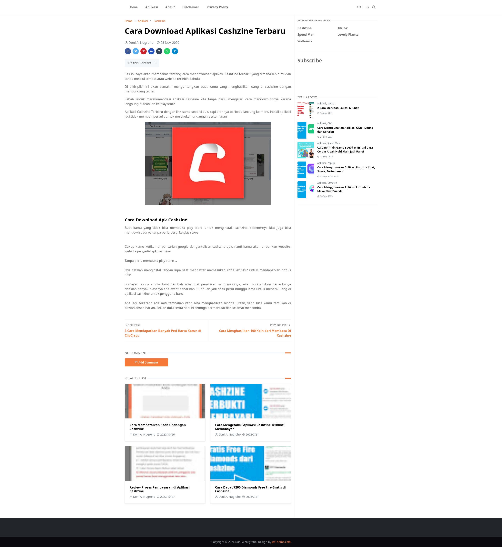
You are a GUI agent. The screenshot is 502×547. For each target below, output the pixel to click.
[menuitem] (133, 7)
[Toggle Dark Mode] (367, 7)
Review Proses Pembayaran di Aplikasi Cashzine (160, 489)
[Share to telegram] (175, 51)
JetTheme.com (281, 542)
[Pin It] (143, 51)
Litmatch (332, 182)
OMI (329, 123)
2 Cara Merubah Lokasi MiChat (338, 108)
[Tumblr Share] (159, 51)
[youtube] (359, 7)
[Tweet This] (136, 51)
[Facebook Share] (128, 51)
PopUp (331, 163)
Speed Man (333, 143)
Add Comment (148, 362)
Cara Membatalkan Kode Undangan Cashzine (158, 427)
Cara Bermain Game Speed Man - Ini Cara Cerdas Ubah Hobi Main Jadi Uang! (345, 149)
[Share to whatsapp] (167, 51)
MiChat (331, 103)
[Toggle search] (373, 7)
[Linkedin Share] (151, 51)
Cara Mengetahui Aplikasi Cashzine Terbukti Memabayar (250, 427)
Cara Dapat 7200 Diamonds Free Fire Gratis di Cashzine (250, 489)
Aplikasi (321, 103)
